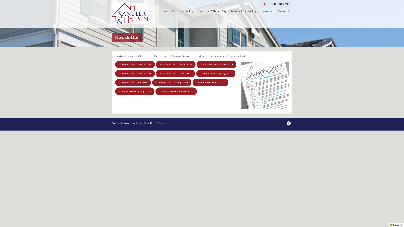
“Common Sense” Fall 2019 (133, 82)
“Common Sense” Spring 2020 (216, 73)
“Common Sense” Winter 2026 (135, 64)
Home (163, 11)
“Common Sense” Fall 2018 (210, 82)
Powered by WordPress (123, 123)
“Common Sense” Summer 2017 (176, 91)
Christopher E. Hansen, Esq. (212, 11)
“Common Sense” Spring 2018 (135, 91)
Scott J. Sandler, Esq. (182, 11)
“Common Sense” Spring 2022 (175, 73)
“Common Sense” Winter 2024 (216, 64)
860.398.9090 (280, 4)
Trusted (147, 123)
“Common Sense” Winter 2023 (135, 73)
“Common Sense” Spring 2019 (172, 82)
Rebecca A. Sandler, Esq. (243, 11)
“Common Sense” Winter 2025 (175, 64)
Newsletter (267, 11)
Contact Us (284, 11)
